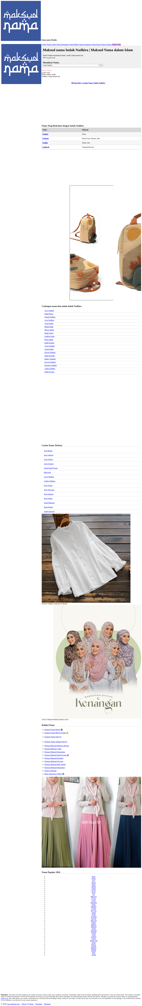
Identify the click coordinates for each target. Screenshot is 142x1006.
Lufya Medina (49, 477)
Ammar (93, 937)
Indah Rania (48, 314)
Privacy (24, 1004)
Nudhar (45, 134)
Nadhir (45, 143)
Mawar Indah (49, 330)
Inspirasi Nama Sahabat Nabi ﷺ (55, 742)
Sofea (94, 879)
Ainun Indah (48, 323)
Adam (94, 913)
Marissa (93, 927)
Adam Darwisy (49, 511)
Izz (94, 895)
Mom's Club (116, 44)
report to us (4, 998)
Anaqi (94, 955)
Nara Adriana (48, 494)
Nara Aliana (48, 498)
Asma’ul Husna (106, 44)
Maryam (94, 921)
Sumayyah (93, 941)
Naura (94, 883)
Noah (94, 915)
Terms (31, 1004)
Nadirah (45, 138)
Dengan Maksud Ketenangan (54, 752)
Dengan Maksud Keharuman (54, 768)
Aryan (93, 899)
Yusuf (94, 929)
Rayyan (93, 911)
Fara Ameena (48, 455)
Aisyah (93, 919)
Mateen (93, 925)
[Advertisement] (91, 104)
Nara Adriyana (49, 490)
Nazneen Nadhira (50, 365)
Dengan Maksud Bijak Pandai (55, 764)
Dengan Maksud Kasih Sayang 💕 (56, 755)
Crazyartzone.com (13, 1004)
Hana (94, 885)
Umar (94, 901)
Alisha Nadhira (49, 369)
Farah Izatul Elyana (51, 468)
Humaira (94, 903)
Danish (93, 947)
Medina (93, 907)
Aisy (93, 881)
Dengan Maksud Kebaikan (53, 758)
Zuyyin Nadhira (50, 362)
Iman (93, 877)
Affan (94, 943)
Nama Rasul (96, 44)
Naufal (93, 933)
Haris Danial (48, 507)
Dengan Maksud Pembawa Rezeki (56, 746)
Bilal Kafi (47, 472)
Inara (93, 893)
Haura (94, 887)
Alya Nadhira (49, 311)
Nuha (94, 905)
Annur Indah (48, 349)
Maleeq (93, 949)
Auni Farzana (48, 464)
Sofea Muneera (49, 503)
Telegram (47, 1004)
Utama (44, 44)
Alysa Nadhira (49, 346)
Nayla (94, 891)
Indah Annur (48, 333)
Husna (93, 945)
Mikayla (94, 897)
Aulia (94, 935)
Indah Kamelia (49, 356)
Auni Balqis (48, 451)
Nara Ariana (48, 485)
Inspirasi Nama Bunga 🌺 (53, 730)
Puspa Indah (48, 340)
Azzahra (94, 917)
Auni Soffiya (48, 459)
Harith (93, 951)
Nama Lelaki (51, 44)
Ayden (93, 909)
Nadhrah (45, 147)
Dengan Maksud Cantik (52, 749)
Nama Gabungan (85, 44)
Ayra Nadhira (49, 320)
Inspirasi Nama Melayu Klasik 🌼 (56, 733)
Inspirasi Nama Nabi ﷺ (52, 737)
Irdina (94, 923)
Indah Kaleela (49, 343)
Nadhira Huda (49, 336)
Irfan (93, 953)
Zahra (94, 889)
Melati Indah (48, 327)
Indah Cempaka (50, 359)
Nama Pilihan (74, 44)
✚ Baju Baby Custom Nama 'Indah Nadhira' (88, 83)
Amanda (94, 931)
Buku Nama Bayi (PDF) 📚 (54, 774)
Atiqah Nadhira (49, 317)
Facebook (38, 1004)
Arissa (93, 939)
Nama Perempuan (62, 44)
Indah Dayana (49, 372)
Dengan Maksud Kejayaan (53, 761)
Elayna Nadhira (49, 352)
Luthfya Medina (49, 481)
